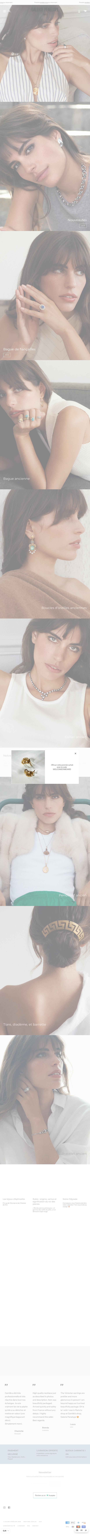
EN (81, 1530)
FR (77, 1530)
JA (85, 1530)
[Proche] (75, 753)
